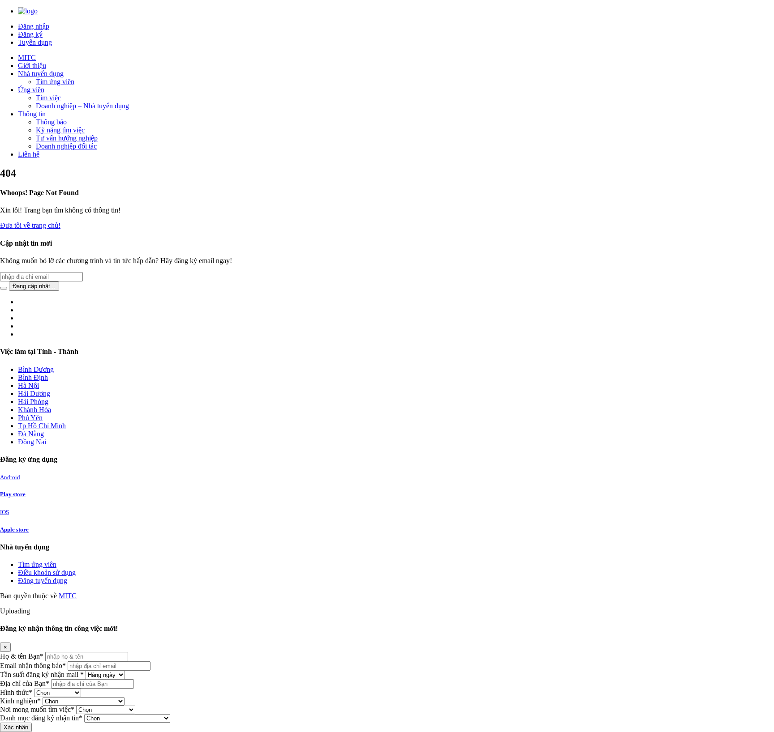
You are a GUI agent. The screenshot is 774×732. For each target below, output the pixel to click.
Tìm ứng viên (55, 81)
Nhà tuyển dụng (41, 73)
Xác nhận (16, 727)
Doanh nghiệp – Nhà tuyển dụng (82, 106)
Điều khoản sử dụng (47, 572)
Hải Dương (34, 393)
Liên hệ (28, 154)
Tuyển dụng (35, 42)
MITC (27, 57)
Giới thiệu (32, 65)
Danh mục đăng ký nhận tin (41, 718)
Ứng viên (31, 90)
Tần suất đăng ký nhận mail (42, 674)
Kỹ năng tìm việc (60, 130)
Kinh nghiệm (20, 701)
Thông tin (32, 114)
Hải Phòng (33, 401)
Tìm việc (48, 98)
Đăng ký (30, 34)
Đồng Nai (32, 442)
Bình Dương (36, 369)
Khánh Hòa (34, 409)
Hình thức (16, 692)
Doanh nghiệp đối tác (66, 146)
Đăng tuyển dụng (42, 580)
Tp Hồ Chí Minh (42, 426)
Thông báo (51, 122)
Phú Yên (30, 417)
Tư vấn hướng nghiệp (67, 138)
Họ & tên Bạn (21, 656)
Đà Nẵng (31, 434)
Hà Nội (28, 385)
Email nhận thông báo (33, 665)
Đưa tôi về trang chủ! (30, 225)
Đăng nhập (33, 26)
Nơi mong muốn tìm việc (37, 709)
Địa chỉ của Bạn (24, 683)
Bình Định (33, 377)
